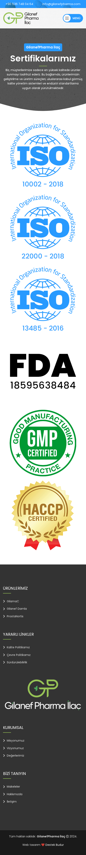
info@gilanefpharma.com (61, 4)
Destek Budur (54, 845)
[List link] (43, 601)
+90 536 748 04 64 (19, 4)
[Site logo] (21, 18)
